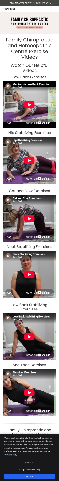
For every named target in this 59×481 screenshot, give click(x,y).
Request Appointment (20, 3)
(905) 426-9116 (43, 3)
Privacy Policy (10, 455)
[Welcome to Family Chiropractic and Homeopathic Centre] (29, 27)
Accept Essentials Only (29, 469)
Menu (10, 9)
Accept (29, 476)
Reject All (29, 462)
